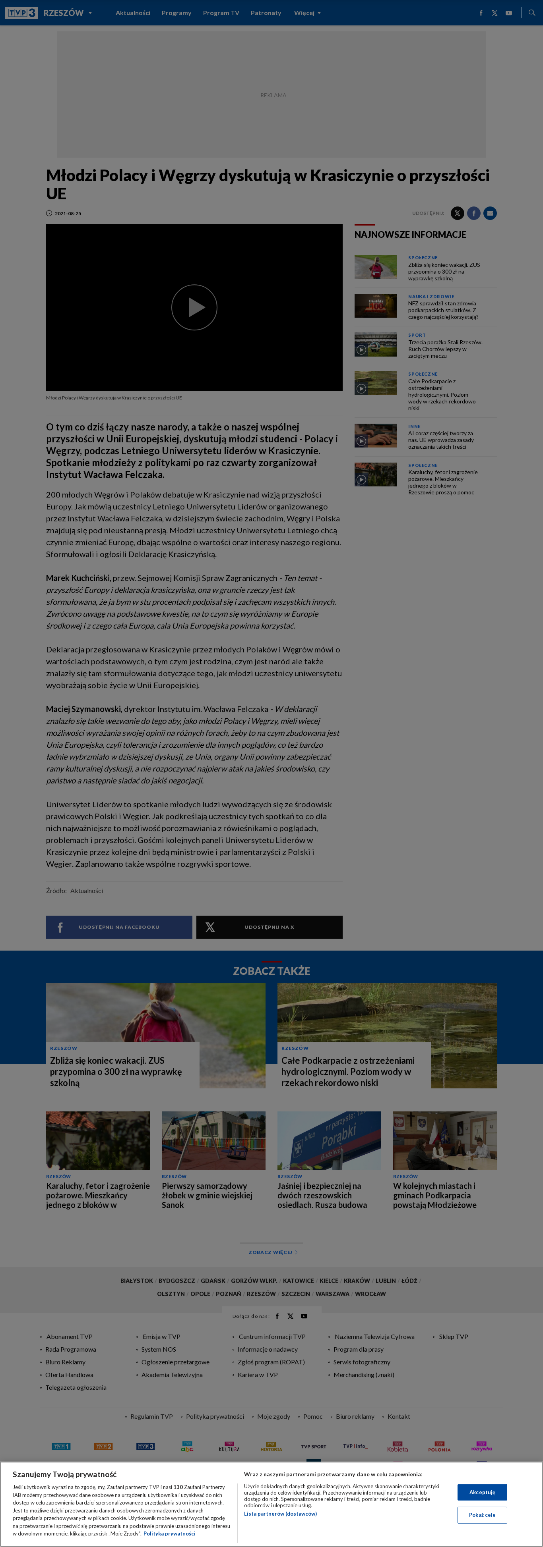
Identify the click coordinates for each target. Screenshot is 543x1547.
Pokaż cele (482, 1515)
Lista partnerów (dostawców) (280, 1513)
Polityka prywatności (170, 1533)
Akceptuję (482, 1492)
